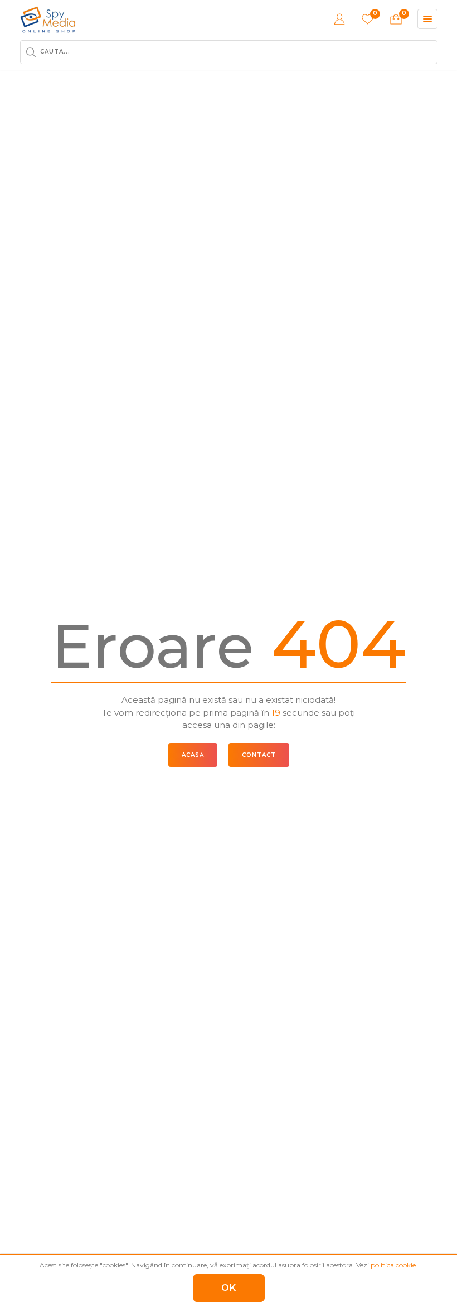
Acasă (193, 755)
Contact (259, 755)
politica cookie (393, 1265)
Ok (228, 1287)
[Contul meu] (339, 19)
